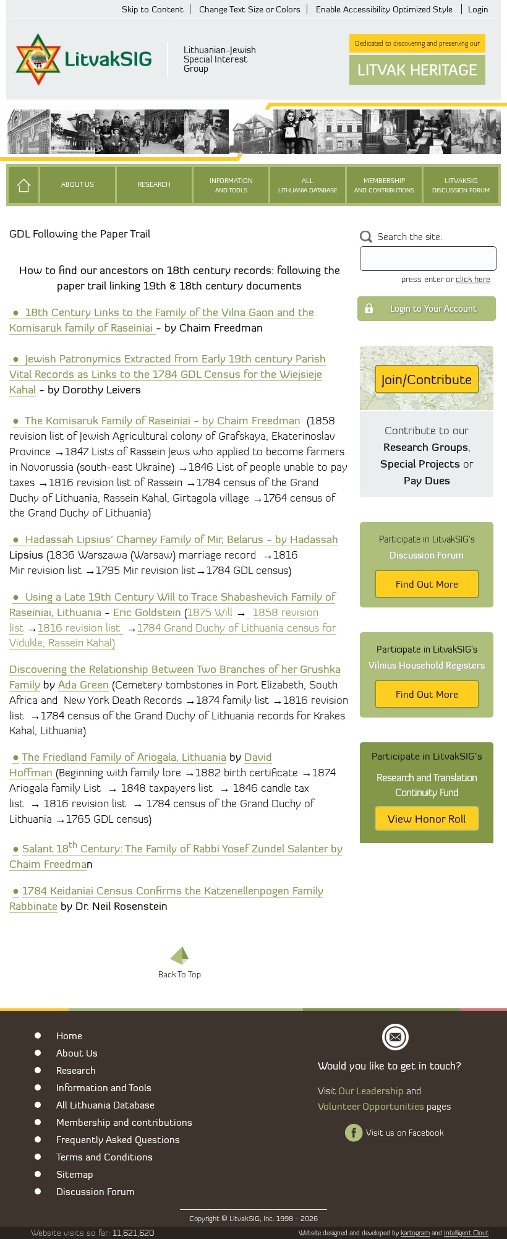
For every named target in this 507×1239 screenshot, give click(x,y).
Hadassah (314, 539)
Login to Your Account (433, 308)
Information (231, 185)
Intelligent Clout (466, 1232)
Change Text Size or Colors (249, 9)
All (308, 185)
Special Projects (420, 463)
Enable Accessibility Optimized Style (384, 9)
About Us (77, 185)
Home (69, 1035)
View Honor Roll (427, 818)
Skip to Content (153, 9)
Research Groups (425, 446)
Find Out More (427, 584)
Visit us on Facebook (404, 1133)
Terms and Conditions (104, 1157)
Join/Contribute (426, 379)
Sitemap (74, 1174)
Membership (384, 185)
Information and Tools (103, 1087)
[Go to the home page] (23, 185)
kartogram (415, 1232)
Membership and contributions (124, 1122)
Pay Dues (427, 480)
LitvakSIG (461, 185)
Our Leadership (371, 1090)
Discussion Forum (95, 1191)
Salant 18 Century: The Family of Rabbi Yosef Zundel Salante (173, 848)
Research (154, 185)
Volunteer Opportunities (371, 1106)
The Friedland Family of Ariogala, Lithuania (124, 756)
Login (478, 9)
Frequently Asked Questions (118, 1139)
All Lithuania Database (105, 1105)
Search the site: (410, 236)
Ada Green (83, 684)
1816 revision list (80, 627)
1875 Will (209, 612)
